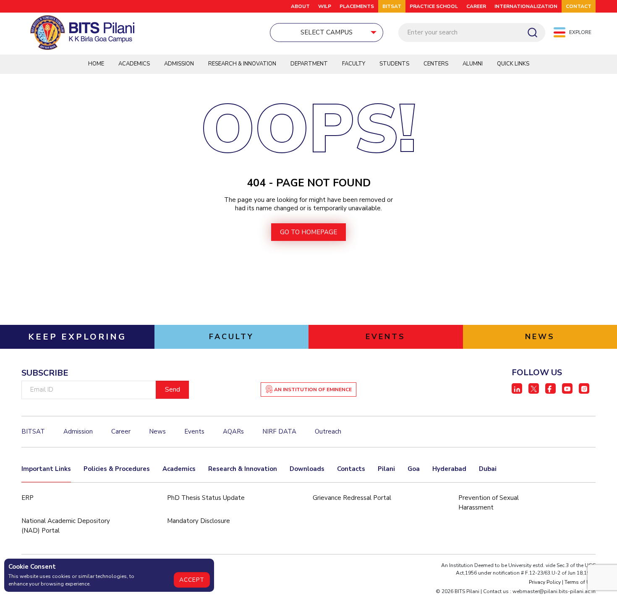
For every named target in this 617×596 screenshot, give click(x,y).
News (157, 431)
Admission (179, 64)
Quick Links (513, 64)
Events (194, 431)
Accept (191, 580)
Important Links (46, 469)
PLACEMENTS (357, 6)
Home (96, 64)
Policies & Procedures (117, 469)
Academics (134, 64)
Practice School (434, 6)
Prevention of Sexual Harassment (488, 503)
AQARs (233, 431)
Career (476, 6)
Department (309, 64)
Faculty (353, 64)
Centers (436, 64)
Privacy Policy (545, 582)
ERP (27, 498)
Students (394, 64)
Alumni (473, 64)
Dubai (488, 469)
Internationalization (525, 6)
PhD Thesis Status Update (206, 498)
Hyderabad (449, 469)
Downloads (307, 469)
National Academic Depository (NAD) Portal (65, 526)
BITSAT (391, 6)
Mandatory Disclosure (198, 521)
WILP (324, 6)
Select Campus (327, 32)
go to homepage (308, 232)
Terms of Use (580, 582)
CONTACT (578, 6)
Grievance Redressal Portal (352, 498)
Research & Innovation (242, 64)
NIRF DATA (279, 431)
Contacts (351, 469)
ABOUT (300, 6)
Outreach (328, 431)
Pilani (386, 469)
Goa (414, 469)
